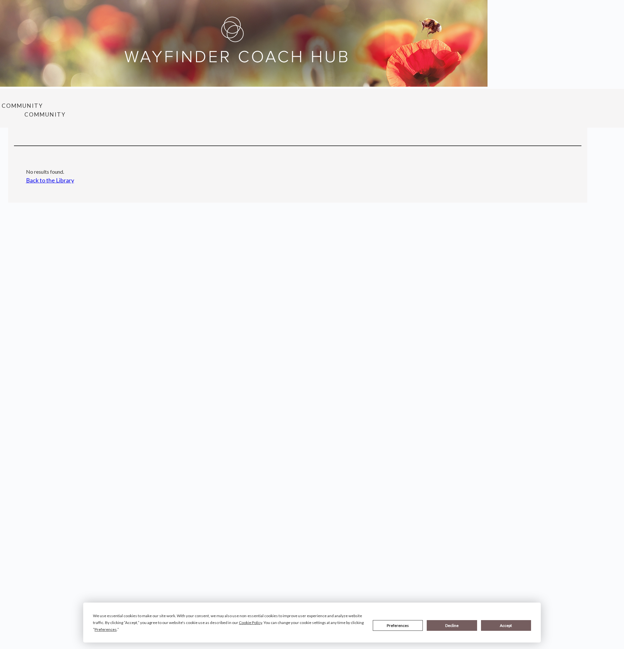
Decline (452, 625)
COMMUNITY (22, 105)
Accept (506, 625)
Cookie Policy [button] (250, 622)
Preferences (398, 625)
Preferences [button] (106, 629)
